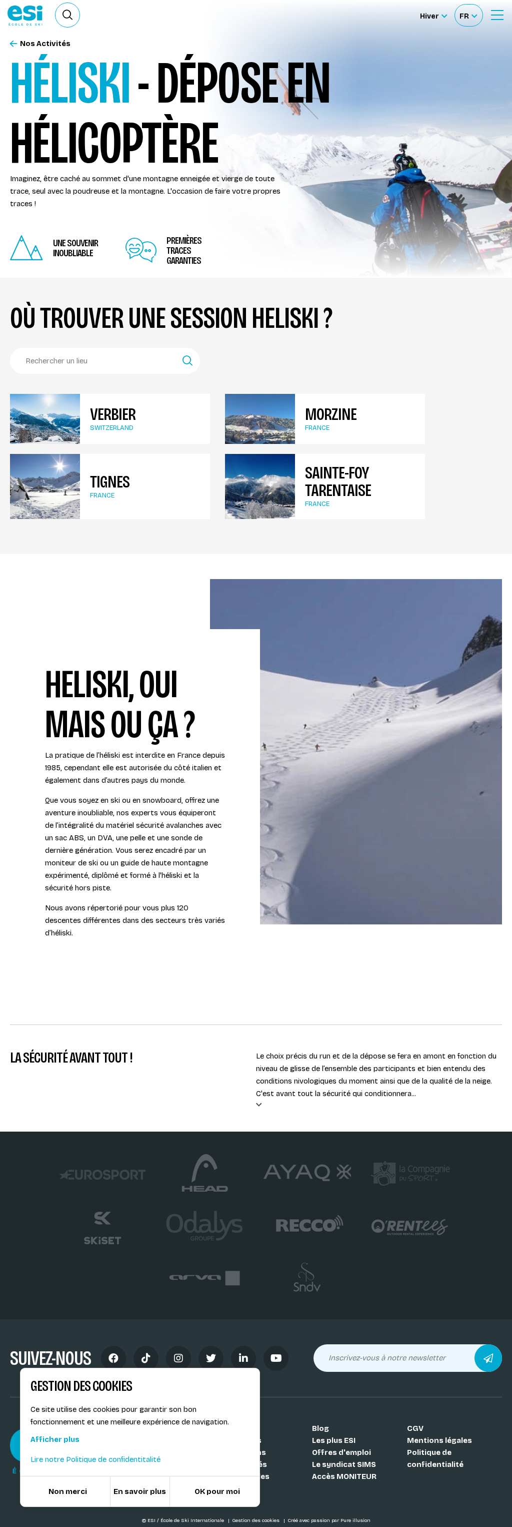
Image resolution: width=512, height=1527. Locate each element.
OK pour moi (217, 1491)
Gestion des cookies (256, 1520)
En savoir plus (140, 1491)
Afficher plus (55, 1439)
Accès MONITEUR (344, 1476)
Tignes (110, 481)
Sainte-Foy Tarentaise (338, 481)
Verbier (113, 414)
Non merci (67, 1491)
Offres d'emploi (341, 1452)
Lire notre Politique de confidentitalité (95, 1459)
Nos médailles (243, 1476)
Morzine (330, 414)
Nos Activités (45, 44)
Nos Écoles (237, 1428)
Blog (320, 1428)
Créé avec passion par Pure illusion (329, 1520)
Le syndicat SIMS (344, 1464)
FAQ (224, 1488)
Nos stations (241, 1452)
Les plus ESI (334, 1440)
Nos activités (242, 1464)
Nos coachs (239, 1440)
